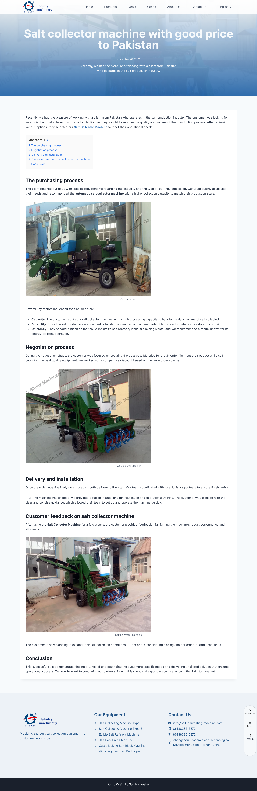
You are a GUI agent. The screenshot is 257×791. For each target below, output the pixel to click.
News (132, 7)
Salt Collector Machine (90, 127)
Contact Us (199, 7)
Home (89, 7)
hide (48, 140)
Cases (151, 7)
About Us (173, 7)
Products (110, 7)
